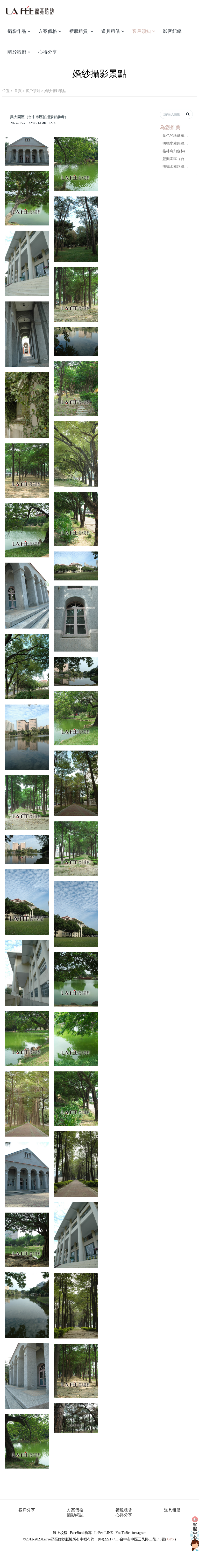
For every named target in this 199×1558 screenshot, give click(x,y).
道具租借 (110, 31)
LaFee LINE (103, 1533)
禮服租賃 (79, 31)
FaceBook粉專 (81, 1533)
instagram (139, 1533)
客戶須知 (141, 31)
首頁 (18, 91)
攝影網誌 (75, 1515)
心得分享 (47, 52)
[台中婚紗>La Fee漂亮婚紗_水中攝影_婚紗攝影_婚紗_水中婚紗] (29, 10)
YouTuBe (123, 1533)
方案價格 (47, 31)
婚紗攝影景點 (55, 91)
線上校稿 (60, 1533)
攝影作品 (17, 31)
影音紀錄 (172, 31)
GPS (170, 1539)
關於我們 (17, 52)
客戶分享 (26, 1510)
